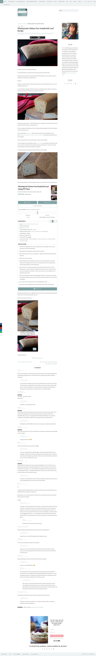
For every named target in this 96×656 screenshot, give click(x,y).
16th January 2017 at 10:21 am (27, 520)
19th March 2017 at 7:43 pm (22, 461)
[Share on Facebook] (1, 324)
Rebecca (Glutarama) (21, 591)
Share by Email (38, 288)
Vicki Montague (22, 420)
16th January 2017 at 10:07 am (25, 503)
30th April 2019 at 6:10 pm (22, 392)
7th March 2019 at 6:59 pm (22, 408)
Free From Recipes (24, 23)
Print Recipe (42, 37)
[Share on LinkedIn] (1, 330)
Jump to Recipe (34, 37)
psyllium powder (25, 227)
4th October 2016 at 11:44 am (24, 546)
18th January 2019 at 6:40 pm (22, 427)
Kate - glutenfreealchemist (22, 526)
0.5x (50, 221)
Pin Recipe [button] (48, 202)
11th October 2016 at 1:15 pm (24, 533)
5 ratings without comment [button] (37, 607)
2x (54, 221)
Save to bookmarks (38, 205)
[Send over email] (1, 332)
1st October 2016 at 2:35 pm (24, 562)
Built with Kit (56, 641)
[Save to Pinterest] (1, 328)
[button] (18, 194)
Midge (19, 555)
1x (52, 221)
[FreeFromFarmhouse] (37, 358)
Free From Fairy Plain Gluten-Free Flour (30, 224)
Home (19, 23)
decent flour (29, 133)
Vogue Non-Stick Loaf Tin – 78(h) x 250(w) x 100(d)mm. (31, 135)
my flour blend (39, 143)
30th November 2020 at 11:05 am (27, 580)
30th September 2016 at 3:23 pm (23, 592)
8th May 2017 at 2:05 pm (24, 449)
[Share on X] (1, 326)
